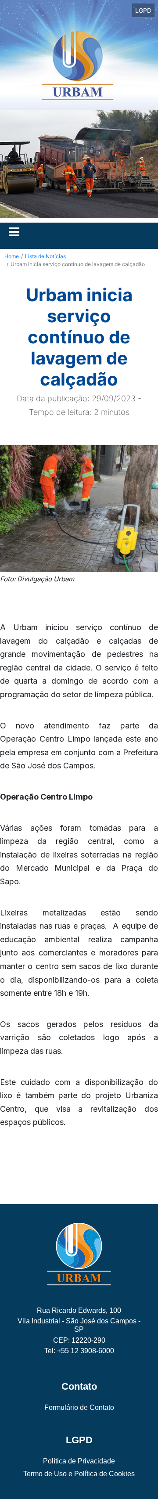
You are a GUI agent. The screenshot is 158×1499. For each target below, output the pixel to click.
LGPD (143, 10)
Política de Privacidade (79, 1461)
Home (11, 256)
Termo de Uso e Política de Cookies (79, 1473)
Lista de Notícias (45, 256)
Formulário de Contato (79, 1407)
